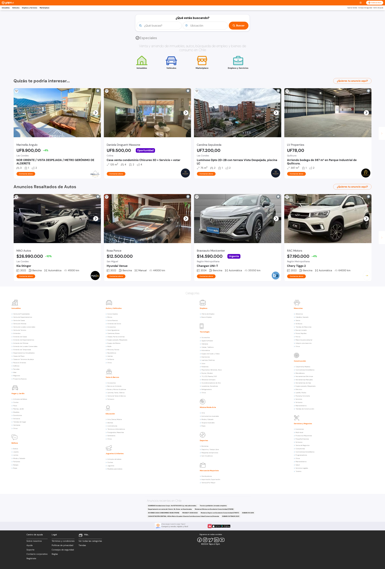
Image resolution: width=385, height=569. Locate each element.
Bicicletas (205, 446)
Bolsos (15, 449)
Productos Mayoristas (304, 436)
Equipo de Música (113, 343)
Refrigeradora (207, 389)
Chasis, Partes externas (116, 337)
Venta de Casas (19, 320)
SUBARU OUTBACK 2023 (230, 516)
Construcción (300, 361)
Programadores (301, 455)
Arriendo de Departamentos (23, 340)
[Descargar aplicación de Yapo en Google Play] (225, 526)
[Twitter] (211, 540)
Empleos (203, 308)
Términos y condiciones (63, 541)
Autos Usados (112, 314)
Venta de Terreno (19, 330)
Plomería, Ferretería (303, 396)
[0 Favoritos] (16, 91)
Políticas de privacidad (62, 545)
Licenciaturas (112, 426)
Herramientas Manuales (304, 380)
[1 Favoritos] (197, 91)
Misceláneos (300, 373)
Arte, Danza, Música (114, 419)
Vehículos (15, 8)
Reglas (55, 554)
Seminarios (111, 436)
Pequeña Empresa (302, 439)
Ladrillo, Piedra (301, 393)
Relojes (15, 465)
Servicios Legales (302, 468)
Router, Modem (207, 373)
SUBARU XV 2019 (248, 513)
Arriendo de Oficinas (20, 343)
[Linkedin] (216, 540)
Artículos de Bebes (20, 399)
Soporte (30, 549)
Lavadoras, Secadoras (210, 386)
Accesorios (111, 327)
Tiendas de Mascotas (303, 327)
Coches (110, 462)
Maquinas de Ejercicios (210, 453)
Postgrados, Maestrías (115, 432)
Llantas (110, 356)
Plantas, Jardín (18, 409)
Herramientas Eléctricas (304, 376)
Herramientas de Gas (303, 383)
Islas (14, 372)
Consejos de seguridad (365, 8)
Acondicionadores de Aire (211, 383)
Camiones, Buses (113, 333)
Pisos (15, 406)
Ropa (15, 468)
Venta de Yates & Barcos (116, 396)
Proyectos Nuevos (20, 379)
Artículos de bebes (114, 459)
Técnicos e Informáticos (116, 429)
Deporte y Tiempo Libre (210, 449)
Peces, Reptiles (301, 333)
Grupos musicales (208, 423)
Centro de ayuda (378, 8)
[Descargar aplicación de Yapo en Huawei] (209, 526)
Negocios (16, 376)
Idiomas (110, 423)
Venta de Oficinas (19, 324)
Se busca (16, 419)
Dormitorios (17, 415)
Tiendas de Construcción (305, 409)
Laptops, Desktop (208, 360)
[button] (95, 112)
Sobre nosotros (34, 541)
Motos (109, 317)
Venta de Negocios (303, 445)
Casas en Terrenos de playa (23, 359)
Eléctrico (299, 389)
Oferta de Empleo (208, 314)
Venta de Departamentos (22, 317)
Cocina (15, 402)
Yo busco (110, 399)
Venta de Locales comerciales (24, 327)
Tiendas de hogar (19, 422)
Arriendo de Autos (114, 324)
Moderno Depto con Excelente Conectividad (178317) (220, 513)
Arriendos (16, 333)
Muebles (16, 412)
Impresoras (206, 357)
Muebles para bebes (114, 469)
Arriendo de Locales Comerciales (25, 346)
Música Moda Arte (208, 407)
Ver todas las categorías (90, 541)
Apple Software (207, 341)
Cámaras (205, 344)
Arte (203, 413)
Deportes (204, 440)
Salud (298, 465)
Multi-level (299, 432)
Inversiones (300, 429)
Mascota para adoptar (304, 340)
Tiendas (82, 545)
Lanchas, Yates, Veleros (116, 393)
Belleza (15, 443)
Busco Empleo (207, 317)
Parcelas (16, 369)
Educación (110, 414)
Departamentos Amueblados (24, 353)
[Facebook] (199, 540)
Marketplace (44, 8)
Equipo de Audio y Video (211, 354)
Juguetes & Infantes (115, 453)
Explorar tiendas (352, 8)
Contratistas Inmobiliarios (305, 370)
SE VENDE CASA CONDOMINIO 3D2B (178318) (163, 513)
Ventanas (16, 425)
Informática (206, 350)
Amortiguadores (113, 330)
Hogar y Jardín (18, 393)
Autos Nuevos (112, 320)
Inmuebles (6, 8)
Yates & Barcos (112, 377)
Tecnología (204, 332)
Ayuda (29, 545)
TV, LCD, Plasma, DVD (209, 376)
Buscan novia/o (301, 330)
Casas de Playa (18, 356)
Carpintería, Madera (303, 367)
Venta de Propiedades (21, 314)
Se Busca (110, 359)
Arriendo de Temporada (22, 350)
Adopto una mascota (303, 343)
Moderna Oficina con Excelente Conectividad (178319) (214, 509)
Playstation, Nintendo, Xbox (212, 370)
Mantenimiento (301, 406)
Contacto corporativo (37, 554)
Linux (203, 363)
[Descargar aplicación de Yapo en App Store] (216, 526)
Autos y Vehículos (114, 308)
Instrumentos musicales (210, 416)
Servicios (299, 399)
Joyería (15, 452)
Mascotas (298, 308)
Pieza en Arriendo (19, 363)
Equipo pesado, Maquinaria (117, 340)
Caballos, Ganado (302, 317)
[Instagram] (205, 540)
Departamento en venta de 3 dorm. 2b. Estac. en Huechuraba (170, 509)
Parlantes (205, 367)
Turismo (298, 471)
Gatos (298, 320)
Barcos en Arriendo (114, 386)
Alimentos (299, 314)
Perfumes (16, 462)
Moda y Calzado (19, 458)
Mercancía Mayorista (209, 470)
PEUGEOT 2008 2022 (190, 513)
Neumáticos (111, 353)
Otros (15, 428)
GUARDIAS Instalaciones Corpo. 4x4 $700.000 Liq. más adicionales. (172, 506)
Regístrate (31, 558)
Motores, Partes (113, 350)
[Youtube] (222, 540)
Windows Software (208, 380)
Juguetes (110, 466)
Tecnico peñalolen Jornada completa (213, 506)
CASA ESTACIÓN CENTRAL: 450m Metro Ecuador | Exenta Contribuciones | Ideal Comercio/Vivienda (183, 516)
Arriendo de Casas (20, 337)
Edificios (16, 366)
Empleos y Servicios (29, 8)
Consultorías (300, 449)
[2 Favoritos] (16, 197)
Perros (298, 337)
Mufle (109, 346)
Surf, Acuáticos (207, 456)
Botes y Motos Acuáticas (116, 389)
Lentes (15, 455)
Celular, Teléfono (208, 347)
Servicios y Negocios (303, 423)
